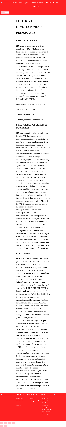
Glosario (36, 7)
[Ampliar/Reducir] (1, 423)
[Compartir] (9, 423)
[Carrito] (12, 12)
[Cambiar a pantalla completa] (5, 423)
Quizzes (56, 3)
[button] (24, 3)
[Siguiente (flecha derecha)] (5, 426)
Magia (48, 3)
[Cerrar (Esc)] (13, 423)
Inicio (14, 3)
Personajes (23, 3)
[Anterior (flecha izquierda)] (1, 426)
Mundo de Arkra (37, 3)
